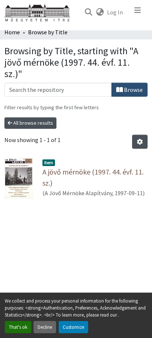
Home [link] (12, 32)
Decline (45, 327)
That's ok (18, 327)
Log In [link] (115, 12)
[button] (88, 12)
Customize (73, 327)
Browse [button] (133, 89)
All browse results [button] (32, 123)
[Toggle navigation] (138, 12)
